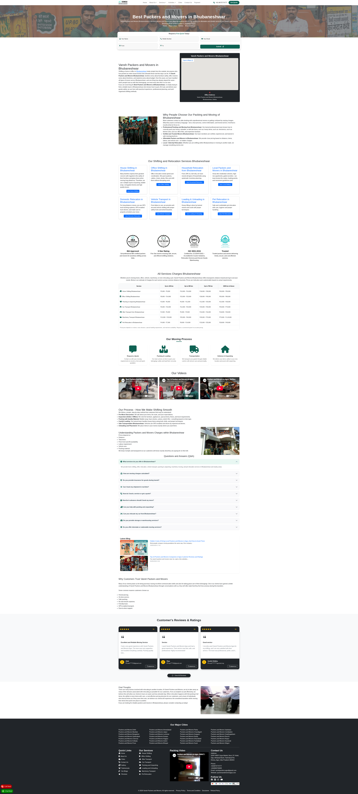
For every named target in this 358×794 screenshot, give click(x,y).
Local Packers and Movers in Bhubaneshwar (224, 169)
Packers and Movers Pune (127, 743)
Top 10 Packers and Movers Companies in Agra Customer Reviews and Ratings (176, 557)
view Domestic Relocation (132, 216)
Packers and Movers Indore (158, 741)
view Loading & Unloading (194, 214)
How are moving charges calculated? (136, 473)
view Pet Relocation (225, 214)
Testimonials (125, 768)
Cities (180, 2)
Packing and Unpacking (150, 765)
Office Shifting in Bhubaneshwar (159, 169)
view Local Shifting (225, 184)
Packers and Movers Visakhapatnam (223, 734)
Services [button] (162, 2)
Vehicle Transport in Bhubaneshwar (160, 200)
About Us (123, 756)
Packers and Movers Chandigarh (191, 732)
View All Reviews (180, 675)
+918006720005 (216, 768)
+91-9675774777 (221, 2)
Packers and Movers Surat (189, 743)
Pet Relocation (146, 774)
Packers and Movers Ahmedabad (160, 730)
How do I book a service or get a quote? (137, 493)
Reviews (124, 774)
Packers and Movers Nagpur (158, 738)
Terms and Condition (194, 790)
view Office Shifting (163, 184)
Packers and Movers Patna (189, 730)
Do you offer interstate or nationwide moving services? (142, 527)
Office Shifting (146, 756)
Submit (219, 46)
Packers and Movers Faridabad (190, 741)
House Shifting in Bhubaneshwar (128, 169)
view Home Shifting (133, 191)
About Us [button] (152, 2)
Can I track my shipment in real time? (136, 487)
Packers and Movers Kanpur (158, 736)
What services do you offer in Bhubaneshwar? (139, 461)
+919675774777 (190, 23)
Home (145, 2)
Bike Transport (147, 759)
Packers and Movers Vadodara (221, 730)
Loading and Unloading (150, 768)
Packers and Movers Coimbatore (222, 732)
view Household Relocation (194, 182)
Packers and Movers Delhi (127, 730)
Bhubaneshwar (141, 71)
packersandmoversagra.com (226, 772)
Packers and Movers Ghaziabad (190, 738)
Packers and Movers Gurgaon (190, 734)
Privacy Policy (180, 790)
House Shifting (147, 753)
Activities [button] (171, 2)
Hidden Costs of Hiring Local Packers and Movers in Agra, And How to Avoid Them (177, 541)
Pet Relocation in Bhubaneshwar (220, 200)
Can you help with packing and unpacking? (138, 507)
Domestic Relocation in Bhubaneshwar (131, 200)
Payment (197, 2)
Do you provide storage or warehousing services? (141, 520)
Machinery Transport (148, 771)
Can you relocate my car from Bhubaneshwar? (139, 514)
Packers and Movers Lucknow (159, 734)
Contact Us (188, 2)
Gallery (123, 765)
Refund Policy (215, 790)
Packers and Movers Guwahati (221, 741)
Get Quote (234, 2)
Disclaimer (205, 790)
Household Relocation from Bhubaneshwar (192, 169)
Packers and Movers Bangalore (129, 734)
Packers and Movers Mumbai (128, 732)
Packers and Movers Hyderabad (129, 736)
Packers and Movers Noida (189, 736)
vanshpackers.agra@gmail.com (225, 770)
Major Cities (173, 26)
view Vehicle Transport (163, 214)
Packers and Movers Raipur (220, 738)
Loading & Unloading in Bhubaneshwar (193, 200)
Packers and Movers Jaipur (158, 732)
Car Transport (146, 762)
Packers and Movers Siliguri (220, 743)
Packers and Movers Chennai (128, 738)
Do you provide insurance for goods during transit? (141, 480)
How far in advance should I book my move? (138, 500)
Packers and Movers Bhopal (158, 743)
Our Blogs (124, 771)
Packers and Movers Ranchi (220, 736)
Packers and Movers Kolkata (128, 741)
